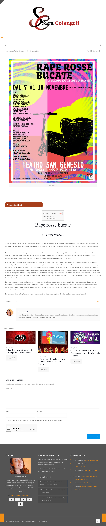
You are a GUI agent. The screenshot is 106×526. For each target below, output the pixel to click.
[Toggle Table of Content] (59, 213)
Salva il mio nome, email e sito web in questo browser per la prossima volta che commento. (35, 420)
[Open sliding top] (2, 2)
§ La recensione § (51, 218)
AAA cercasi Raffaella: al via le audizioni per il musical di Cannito (51, 361)
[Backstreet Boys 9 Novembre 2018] (104, 518)
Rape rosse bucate (49, 216)
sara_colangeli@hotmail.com (19, 495)
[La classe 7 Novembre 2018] (2, 518)
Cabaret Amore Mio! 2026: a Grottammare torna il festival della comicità (85, 353)
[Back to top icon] (98, 521)
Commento (9, 388)
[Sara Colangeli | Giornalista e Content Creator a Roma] (53, 17)
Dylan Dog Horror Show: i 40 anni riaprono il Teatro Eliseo (19, 351)
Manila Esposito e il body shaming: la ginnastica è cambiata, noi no (51, 483)
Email (39, 411)
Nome (8, 411)
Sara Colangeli (20, 51)
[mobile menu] (2, 37)
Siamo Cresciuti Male (91, 460)
